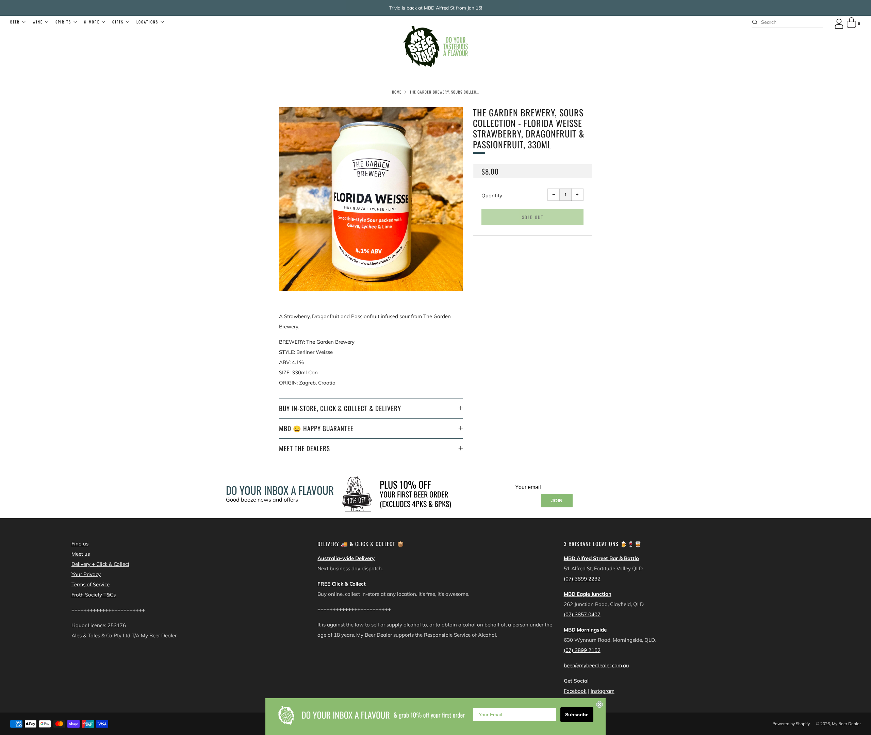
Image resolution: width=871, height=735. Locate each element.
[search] (787, 22)
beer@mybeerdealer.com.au (596, 665)
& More (91, 21)
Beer (15, 21)
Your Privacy (86, 574)
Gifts (118, 21)
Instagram (602, 691)
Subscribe (577, 714)
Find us (79, 543)
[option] (371, 199)
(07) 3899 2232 (582, 578)
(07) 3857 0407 (582, 614)
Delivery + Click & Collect (100, 564)
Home (396, 92)
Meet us (80, 554)
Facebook (575, 691)
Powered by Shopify (791, 723)
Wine (38, 21)
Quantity (491, 195)
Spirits (63, 21)
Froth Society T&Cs (93, 594)
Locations (147, 21)
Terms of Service (90, 584)
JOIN (556, 500)
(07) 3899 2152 (582, 650)
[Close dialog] (599, 704)
